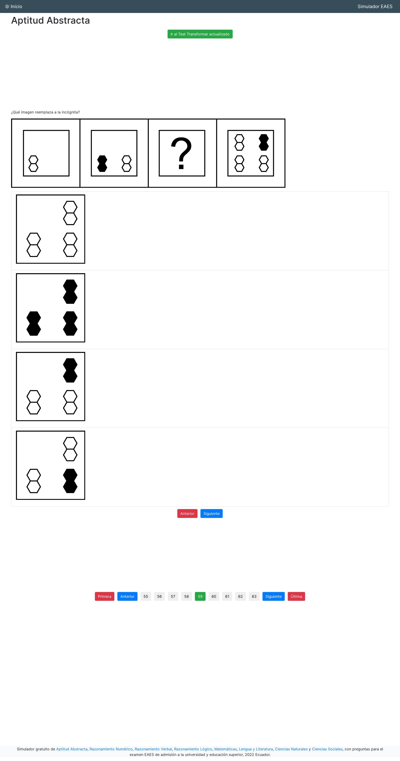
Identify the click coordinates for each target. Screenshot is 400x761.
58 (186, 596)
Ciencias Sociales (327, 749)
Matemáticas (225, 749)
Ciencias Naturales (291, 749)
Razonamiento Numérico (111, 749)
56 (159, 596)
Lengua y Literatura (256, 749)
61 (227, 596)
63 (254, 596)
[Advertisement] (200, 74)
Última (296, 596)
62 (240, 596)
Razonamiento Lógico (193, 749)
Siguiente (211, 513)
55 (146, 596)
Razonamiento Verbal (153, 749)
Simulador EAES (375, 6)
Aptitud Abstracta (72, 749)
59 (200, 596)
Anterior (187, 513)
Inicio (16, 6)
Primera (104, 596)
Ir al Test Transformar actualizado (200, 34)
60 (214, 596)
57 (173, 596)
